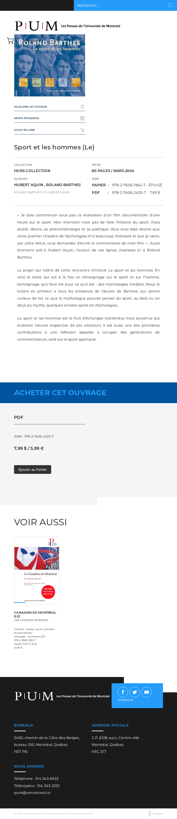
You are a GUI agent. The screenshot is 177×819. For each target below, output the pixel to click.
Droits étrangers (26, 118)
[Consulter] (36, 566)
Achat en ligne (24, 130)
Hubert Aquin (29, 185)
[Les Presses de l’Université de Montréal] (68, 23)
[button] (10, 40)
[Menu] (52, 40)
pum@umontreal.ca (32, 792)
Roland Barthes (63, 185)
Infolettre (32, 41)
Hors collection (32, 171)
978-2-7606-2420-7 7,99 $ (136, 192)
